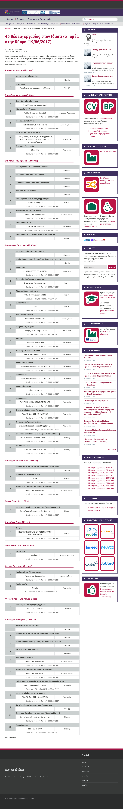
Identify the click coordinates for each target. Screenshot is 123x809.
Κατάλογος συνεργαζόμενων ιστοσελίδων (107, 180)
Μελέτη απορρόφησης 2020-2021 (101, 468)
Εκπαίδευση (31, 24)
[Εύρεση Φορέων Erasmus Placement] (91, 342)
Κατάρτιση (20, 24)
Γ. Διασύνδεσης (19, 777)
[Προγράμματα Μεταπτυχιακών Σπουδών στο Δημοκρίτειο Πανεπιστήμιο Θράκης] (91, 306)
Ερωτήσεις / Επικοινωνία (39, 19)
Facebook (85, 767)
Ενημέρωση (54, 24)
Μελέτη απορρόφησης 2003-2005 (101, 483)
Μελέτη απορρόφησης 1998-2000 (101, 488)
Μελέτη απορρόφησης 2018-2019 (101, 470)
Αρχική (10, 19)
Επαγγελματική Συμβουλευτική (71, 24)
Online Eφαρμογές (106, 118)
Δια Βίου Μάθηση (43, 24)
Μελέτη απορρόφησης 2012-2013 (101, 475)
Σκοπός (20, 19)
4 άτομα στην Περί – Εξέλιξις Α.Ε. (96, 401)
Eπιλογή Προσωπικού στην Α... (103, 50)
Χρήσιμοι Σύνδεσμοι (106, 24)
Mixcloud (85, 780)
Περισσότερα (112, 449)
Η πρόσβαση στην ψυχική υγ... (103, 63)
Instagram (85, 771)
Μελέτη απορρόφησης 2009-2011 (101, 478)
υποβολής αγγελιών (91, 226)
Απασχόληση (10, 24)
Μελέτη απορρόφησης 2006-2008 (101, 481)
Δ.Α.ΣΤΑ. (8, 777)
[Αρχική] (32, 14)
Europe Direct (39, 777)
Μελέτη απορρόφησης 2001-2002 (101, 486)
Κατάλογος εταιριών (108, 151)
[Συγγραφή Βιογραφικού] (91, 113)
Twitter (84, 762)
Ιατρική (95, 24)
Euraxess (50, 777)
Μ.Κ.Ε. (29, 777)
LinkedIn (85, 776)
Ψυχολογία (87, 24)
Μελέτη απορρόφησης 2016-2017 (101, 473)
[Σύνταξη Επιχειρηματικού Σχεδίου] (108, 113)
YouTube (85, 785)
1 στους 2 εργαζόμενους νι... (102, 76)
